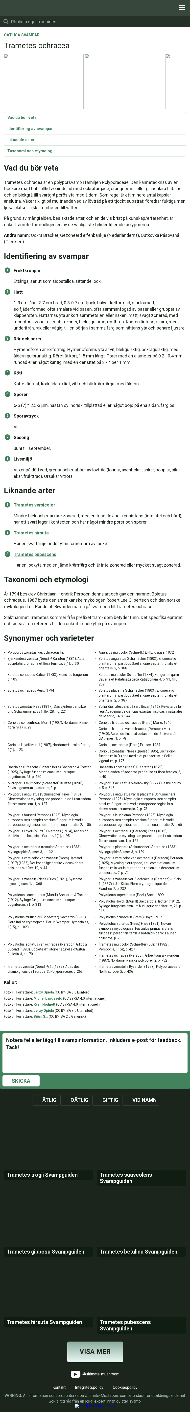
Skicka (21, 1081)
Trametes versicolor (34, 504)
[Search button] (5, 21)
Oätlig (79, 1100)
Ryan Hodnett (44, 1004)
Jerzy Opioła (44, 992)
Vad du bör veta (22, 117)
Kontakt (59, 1387)
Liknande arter (21, 139)
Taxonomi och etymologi (30, 151)
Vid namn (144, 1100)
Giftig (110, 1100)
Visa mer (95, 1352)
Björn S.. (40, 1016)
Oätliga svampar (22, 35)
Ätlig (49, 1100)
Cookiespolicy (125, 1387)
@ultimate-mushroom (100, 1374)
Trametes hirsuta (31, 532)
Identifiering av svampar (30, 128)
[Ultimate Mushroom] (95, 7)
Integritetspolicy (89, 1387)
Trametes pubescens (35, 554)
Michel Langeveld (48, 998)
